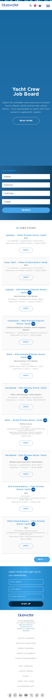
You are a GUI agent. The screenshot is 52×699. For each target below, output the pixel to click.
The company (26, 666)
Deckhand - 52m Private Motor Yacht (26, 455)
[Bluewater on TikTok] (37, 695)
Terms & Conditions (26, 628)
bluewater (29, 621)
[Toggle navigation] (48, 5)
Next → (42, 559)
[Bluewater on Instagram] (15, 695)
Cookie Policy (26, 626)
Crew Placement (26, 653)
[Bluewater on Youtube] (26, 695)
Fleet (26, 676)
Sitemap (26, 630)
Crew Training (26, 648)
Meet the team (26, 681)
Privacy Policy (26, 625)
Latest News (26, 671)
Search (26, 210)
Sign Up (26, 604)
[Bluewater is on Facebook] (9, 695)
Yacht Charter (26, 638)
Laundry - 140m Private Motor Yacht (26, 235)
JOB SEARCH (9, 171)
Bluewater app (26, 686)
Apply (26, 250)
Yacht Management (26, 658)
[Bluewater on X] (31, 695)
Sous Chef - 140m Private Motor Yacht (26, 262)
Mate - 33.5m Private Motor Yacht (24, 420)
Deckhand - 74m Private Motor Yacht (26, 388)
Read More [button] (26, 121)
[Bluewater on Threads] (42, 695)
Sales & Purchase (26, 643)
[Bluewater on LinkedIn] (20, 695)
